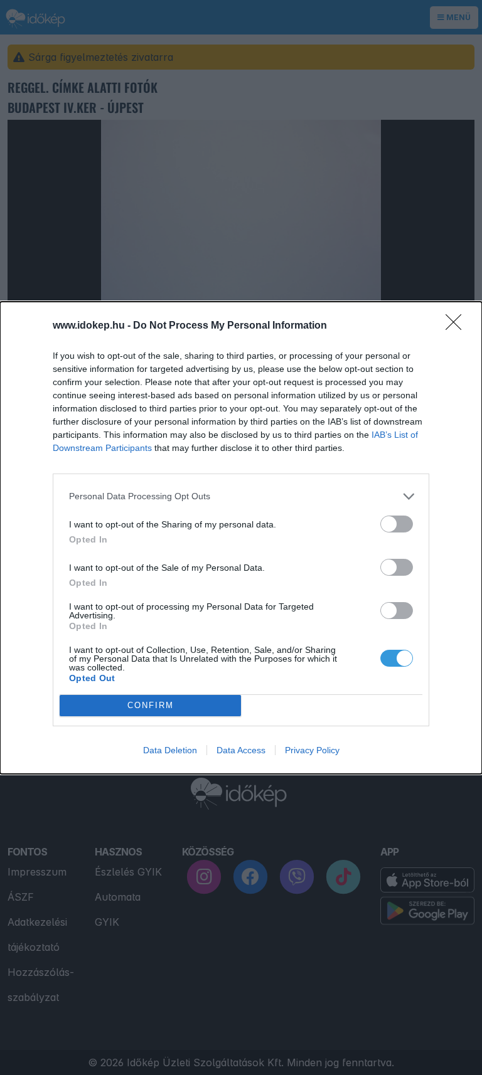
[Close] (457, 326)
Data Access (241, 750)
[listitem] (241, 496)
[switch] (396, 524)
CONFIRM (150, 705)
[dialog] (241, 538)
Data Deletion (170, 750)
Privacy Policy (312, 750)
